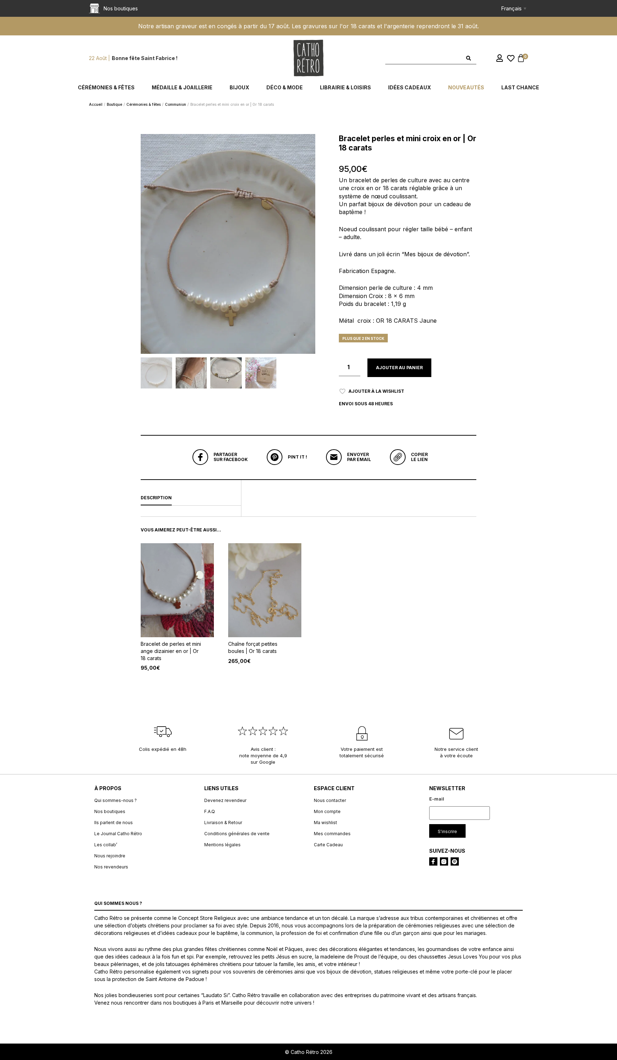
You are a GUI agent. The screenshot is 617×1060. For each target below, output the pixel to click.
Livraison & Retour (223, 822)
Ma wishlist (325, 822)
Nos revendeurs (111, 867)
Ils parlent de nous (113, 822)
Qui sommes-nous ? (115, 800)
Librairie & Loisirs (345, 87)
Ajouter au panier (399, 367)
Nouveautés (466, 87)
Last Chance (520, 87)
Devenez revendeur (225, 800)
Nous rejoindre (109, 855)
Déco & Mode (284, 87)
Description (156, 497)
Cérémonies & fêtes (106, 87)
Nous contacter (330, 800)
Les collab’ (105, 844)
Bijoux (239, 87)
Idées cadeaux (409, 87)
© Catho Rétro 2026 (308, 1052)
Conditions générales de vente (237, 833)
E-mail (436, 799)
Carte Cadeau (328, 844)
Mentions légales (222, 844)
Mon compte (327, 811)
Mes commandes (332, 833)
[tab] (191, 498)
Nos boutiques (109, 811)
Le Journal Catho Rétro (118, 833)
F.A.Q (209, 811)
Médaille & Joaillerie (182, 87)
